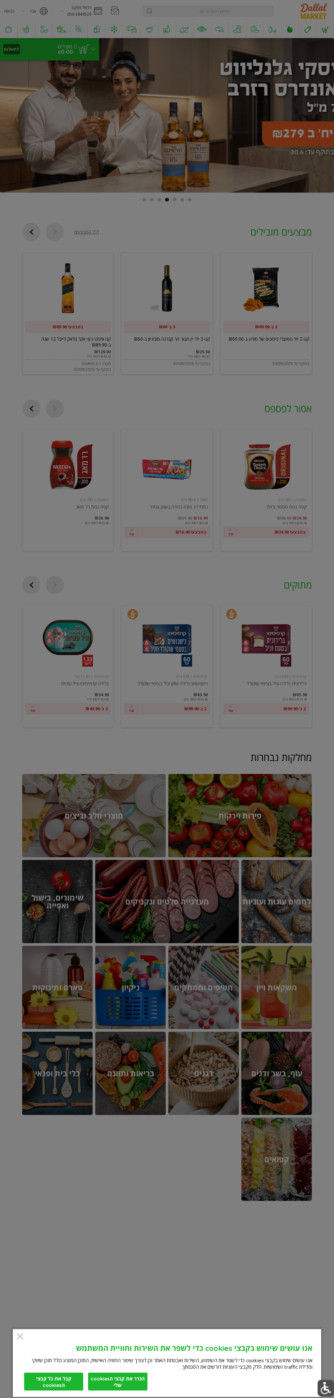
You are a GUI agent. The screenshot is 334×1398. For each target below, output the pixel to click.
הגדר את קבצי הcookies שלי (118, 1382)
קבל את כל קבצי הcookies (53, 1382)
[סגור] (20, 1337)
